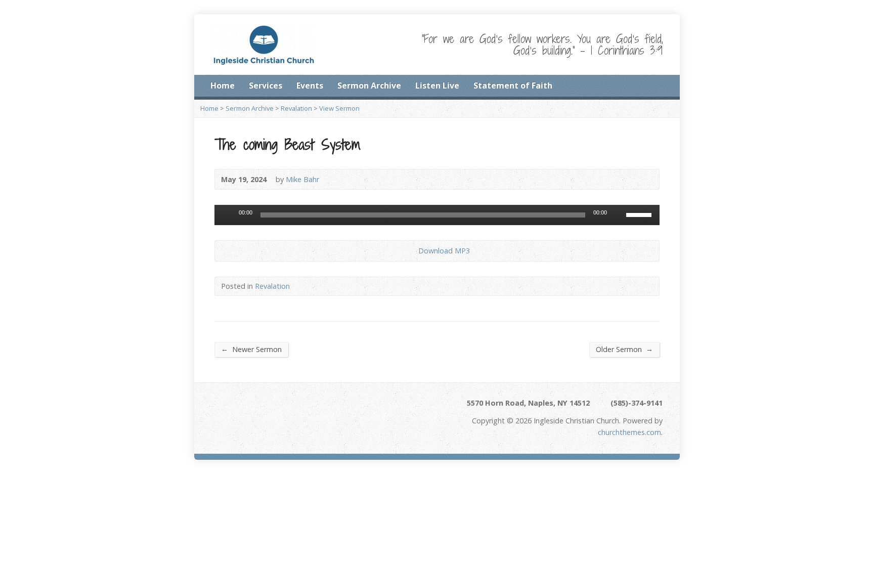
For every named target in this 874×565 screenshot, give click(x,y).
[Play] (228, 215)
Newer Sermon (251, 349)
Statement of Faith (512, 85)
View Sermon (339, 108)
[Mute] (618, 215)
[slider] (640, 214)
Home (222, 85)
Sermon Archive (369, 85)
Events (309, 85)
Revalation (296, 108)
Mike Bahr (302, 179)
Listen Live (437, 85)
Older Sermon (624, 349)
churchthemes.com (629, 432)
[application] (437, 215)
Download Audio (410, 250)
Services (265, 85)
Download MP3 (444, 250)
